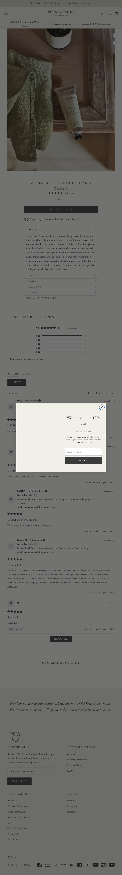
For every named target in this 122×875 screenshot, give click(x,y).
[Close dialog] (101, 407)
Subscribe (83, 460)
